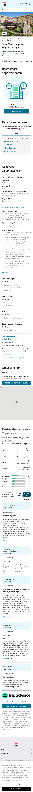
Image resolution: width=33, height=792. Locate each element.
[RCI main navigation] (30, 4)
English (26, 499)
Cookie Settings (16, 784)
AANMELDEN (16, 111)
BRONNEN (4, 754)
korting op (26, 494)
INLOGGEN (23, 4)
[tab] (12, 61)
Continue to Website (16, 789)
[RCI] (4, 4)
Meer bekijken (8, 541)
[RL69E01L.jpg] (16, 24)
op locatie (20, 494)
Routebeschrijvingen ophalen (16, 383)
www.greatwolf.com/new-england (13, 358)
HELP (2, 750)
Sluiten (4, 272)
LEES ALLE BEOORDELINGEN (16, 701)
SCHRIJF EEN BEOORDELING (16, 706)
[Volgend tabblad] (31, 61)
